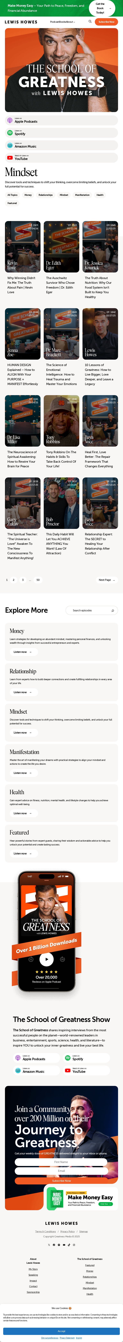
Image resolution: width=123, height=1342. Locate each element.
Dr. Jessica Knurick (94, 265)
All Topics (12, 195)
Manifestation (82, 195)
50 (38, 579)
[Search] (112, 610)
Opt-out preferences (49, 1338)
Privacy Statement (67, 1338)
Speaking (33, 1275)
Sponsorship (33, 1292)
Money (28, 195)
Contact (33, 1286)
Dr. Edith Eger (53, 265)
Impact (33, 1280)
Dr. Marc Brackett (53, 352)
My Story (33, 1269)
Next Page (107, 579)
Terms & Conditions (45, 1231)
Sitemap (83, 1231)
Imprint (79, 1338)
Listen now (20, 651)
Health (100, 195)
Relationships (46, 195)
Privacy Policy (67, 1231)
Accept (61, 1331)
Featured (12, 203)
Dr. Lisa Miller (13, 439)
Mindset (64, 195)
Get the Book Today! (100, 8)
